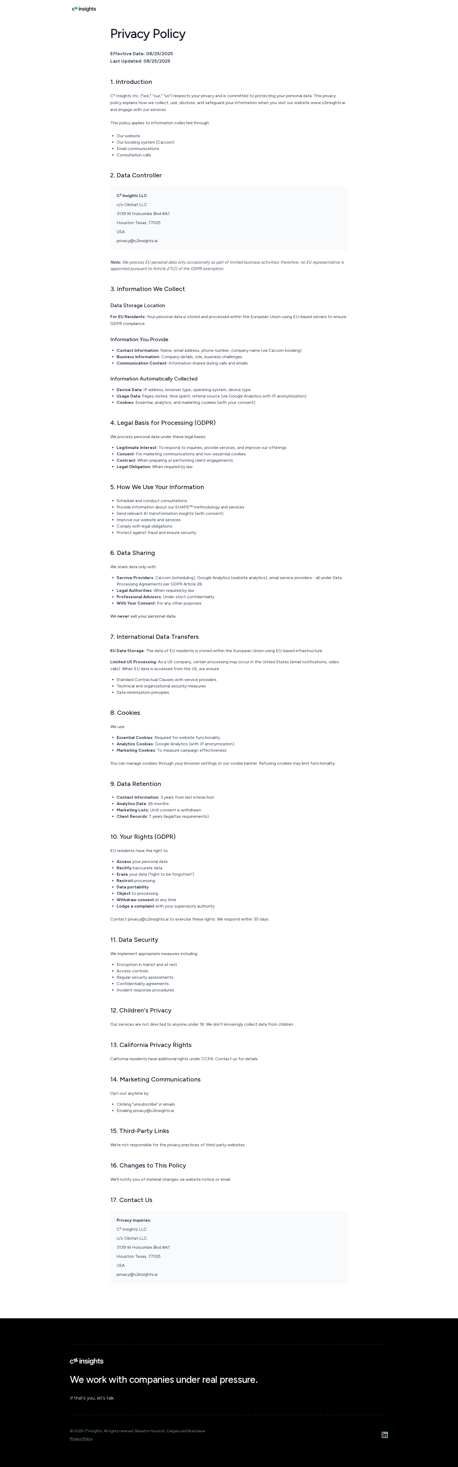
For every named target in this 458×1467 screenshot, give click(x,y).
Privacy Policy (81, 1438)
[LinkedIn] (385, 1435)
